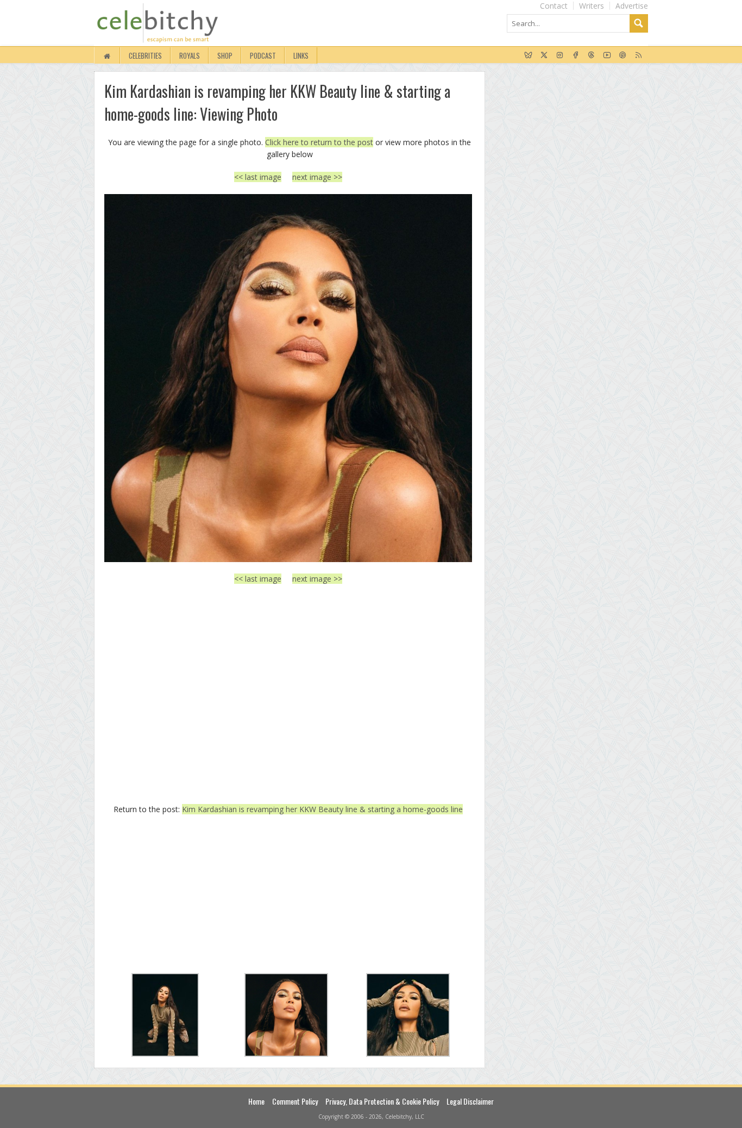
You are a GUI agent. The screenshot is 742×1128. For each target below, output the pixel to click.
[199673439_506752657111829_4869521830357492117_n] (288, 378)
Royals (189, 55)
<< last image (257, 177)
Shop (224, 55)
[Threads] (591, 55)
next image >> (317, 177)
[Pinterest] (623, 55)
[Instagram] (560, 55)
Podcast (263, 55)
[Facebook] (575, 55)
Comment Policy (295, 1101)
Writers (591, 6)
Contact (554, 6)
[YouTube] (607, 55)
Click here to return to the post (319, 142)
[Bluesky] (528, 55)
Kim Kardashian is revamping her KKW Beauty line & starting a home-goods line (322, 809)
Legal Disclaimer (470, 1101)
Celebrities (145, 55)
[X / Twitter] (544, 55)
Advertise (631, 6)
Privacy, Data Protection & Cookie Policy (382, 1101)
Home (256, 1101)
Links (301, 55)
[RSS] (638, 55)
